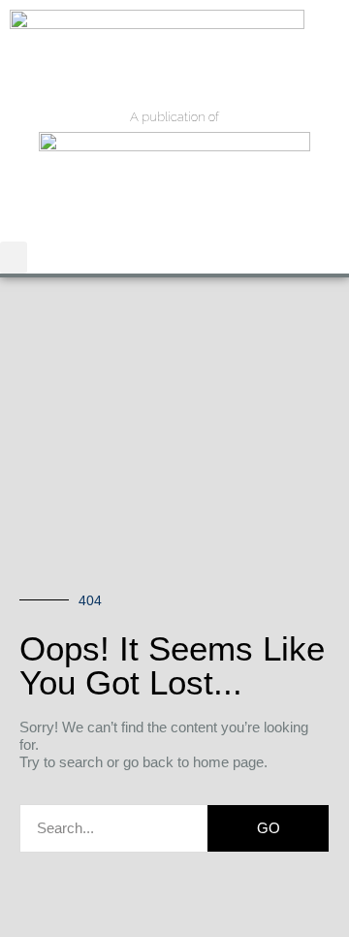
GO (268, 828)
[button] (13, 258)
